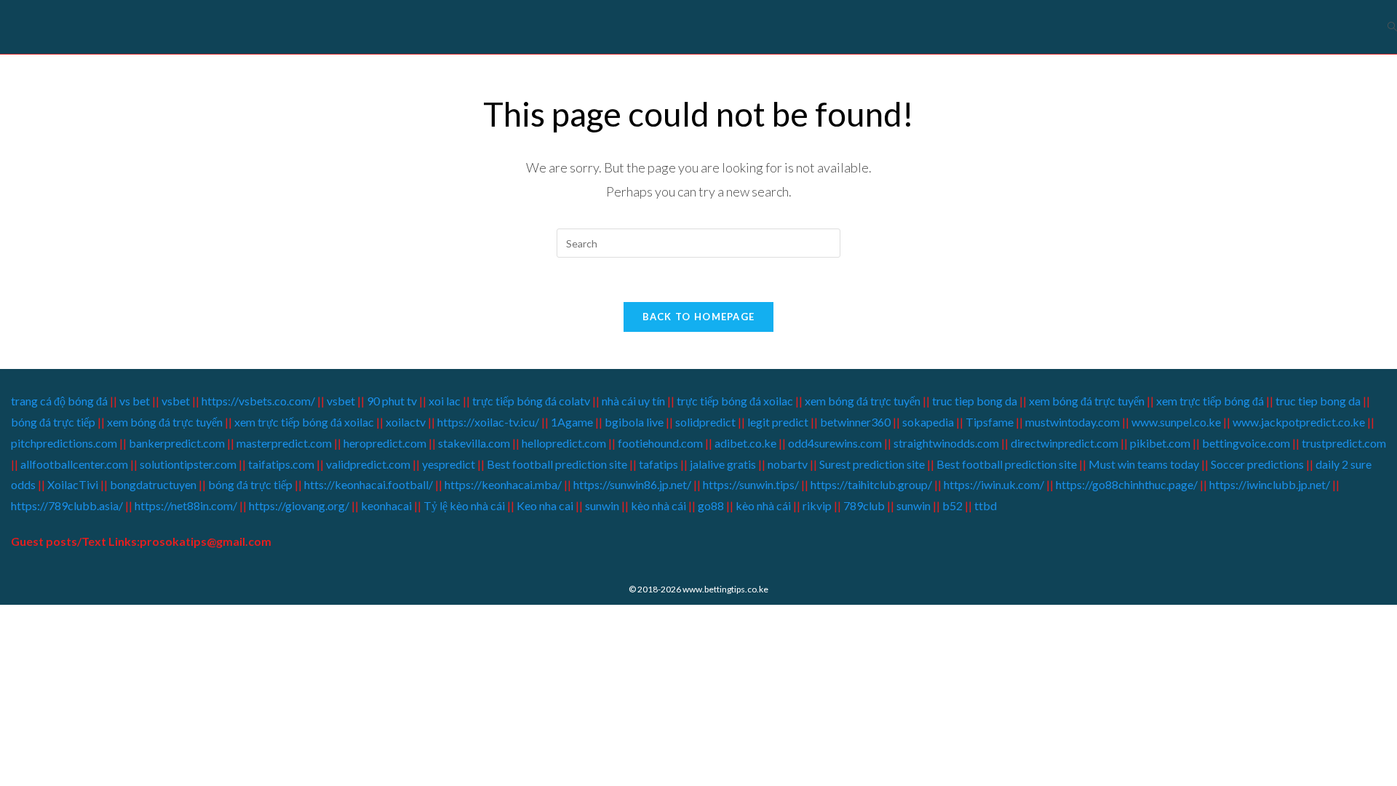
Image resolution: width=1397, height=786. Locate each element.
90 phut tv (392, 401)
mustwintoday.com (1072, 422)
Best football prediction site (557, 464)
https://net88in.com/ (186, 505)
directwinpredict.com (1064, 443)
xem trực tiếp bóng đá (1210, 401)
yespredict (448, 464)
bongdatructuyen (154, 484)
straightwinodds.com (946, 443)
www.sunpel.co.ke (1177, 422)
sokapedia (928, 422)
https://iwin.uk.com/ (994, 484)
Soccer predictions (1257, 464)
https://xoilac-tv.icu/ (487, 422)
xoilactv (406, 422)
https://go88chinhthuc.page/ (1127, 484)
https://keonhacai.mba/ (503, 484)
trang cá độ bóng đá (60, 401)
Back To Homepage (698, 316)
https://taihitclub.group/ (871, 484)
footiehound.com (660, 443)
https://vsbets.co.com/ (258, 401)
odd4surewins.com (835, 443)
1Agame (572, 422)
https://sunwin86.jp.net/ (632, 484)
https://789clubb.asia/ (67, 505)
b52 (952, 505)
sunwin (602, 505)
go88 (711, 505)
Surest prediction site (872, 464)
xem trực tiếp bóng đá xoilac (304, 422)
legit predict (777, 422)
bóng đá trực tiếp (53, 422)
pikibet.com (1160, 443)
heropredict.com (384, 443)
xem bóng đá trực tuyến (862, 401)
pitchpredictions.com (64, 443)
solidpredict (705, 422)
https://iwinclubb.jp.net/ (1269, 484)
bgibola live (634, 422)
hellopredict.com (564, 443)
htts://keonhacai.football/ (368, 484)
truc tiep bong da (974, 401)
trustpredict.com (1344, 443)
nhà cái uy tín (633, 401)
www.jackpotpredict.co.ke (1299, 422)
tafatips (658, 464)
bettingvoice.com (1246, 443)
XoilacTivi (73, 484)
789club (863, 505)
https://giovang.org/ (299, 505)
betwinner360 (855, 422)
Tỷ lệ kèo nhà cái (464, 505)
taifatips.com (281, 464)
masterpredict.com (284, 443)
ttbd (985, 505)
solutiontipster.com (188, 464)
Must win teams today (1143, 464)
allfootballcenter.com (74, 464)
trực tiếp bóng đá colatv (531, 401)
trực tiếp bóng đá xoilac (735, 401)
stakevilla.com (474, 443)
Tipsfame (990, 422)
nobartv (788, 464)
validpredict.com (368, 464)
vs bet (134, 401)
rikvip (817, 505)
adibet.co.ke (745, 443)
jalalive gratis (723, 464)
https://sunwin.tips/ (751, 484)
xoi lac (445, 401)
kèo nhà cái (658, 505)
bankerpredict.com (177, 443)
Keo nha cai (545, 505)
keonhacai (386, 505)
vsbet (177, 401)
